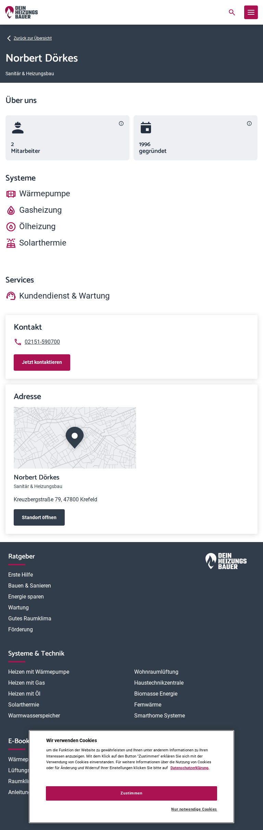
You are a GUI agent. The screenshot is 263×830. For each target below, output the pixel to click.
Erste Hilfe (20, 574)
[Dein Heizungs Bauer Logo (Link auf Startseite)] (21, 12)
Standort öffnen (39, 517)
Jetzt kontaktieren (42, 362)
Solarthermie (23, 704)
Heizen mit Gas (26, 683)
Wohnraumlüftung (156, 672)
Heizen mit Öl (24, 693)
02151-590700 (42, 342)
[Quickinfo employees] (121, 123)
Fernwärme (147, 704)
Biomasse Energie (155, 693)
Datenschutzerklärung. (190, 767)
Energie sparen (26, 596)
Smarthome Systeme (159, 715)
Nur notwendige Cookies (194, 809)
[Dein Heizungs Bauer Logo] (226, 562)
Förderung (20, 629)
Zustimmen (131, 793)
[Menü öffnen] (251, 12)
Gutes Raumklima (29, 618)
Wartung (18, 607)
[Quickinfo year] (249, 123)
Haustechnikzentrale (159, 683)
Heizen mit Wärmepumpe (38, 672)
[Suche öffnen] (232, 12)
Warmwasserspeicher (34, 715)
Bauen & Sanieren (29, 585)
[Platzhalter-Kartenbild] (131, 438)
